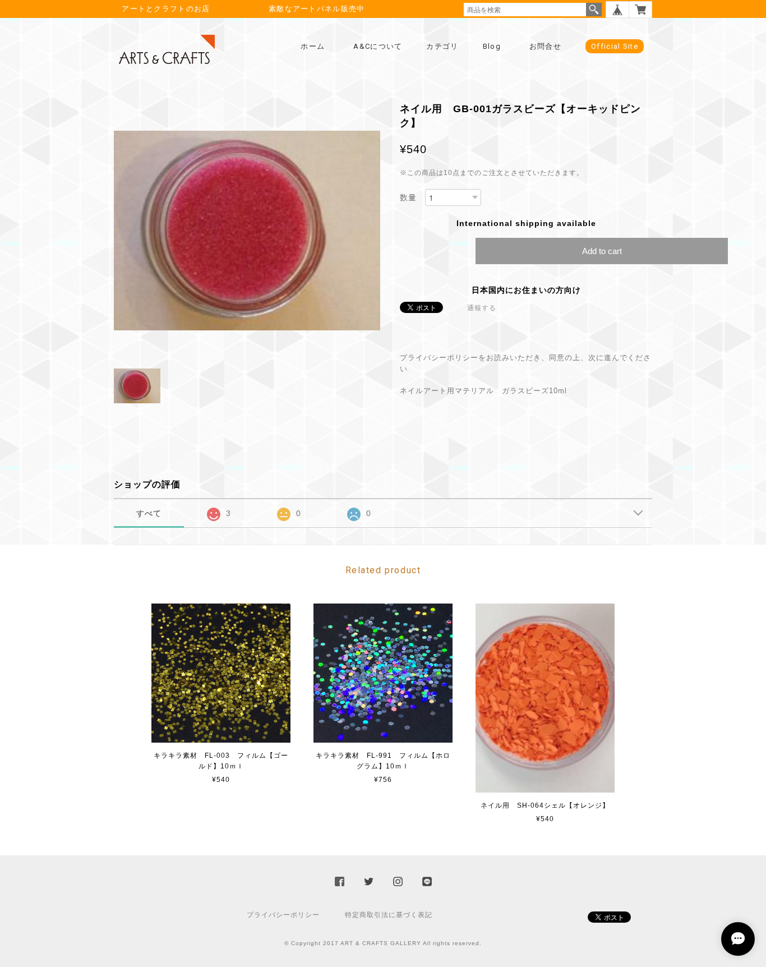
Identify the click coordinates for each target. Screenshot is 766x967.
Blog (492, 46)
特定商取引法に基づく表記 (388, 915)
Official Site (614, 46)
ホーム (313, 46)
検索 (594, 9)
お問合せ (545, 46)
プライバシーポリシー (283, 915)
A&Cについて (377, 46)
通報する (481, 308)
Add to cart (602, 251)
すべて (148, 513)
